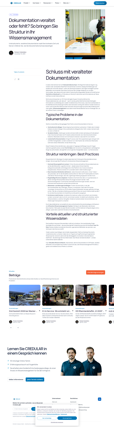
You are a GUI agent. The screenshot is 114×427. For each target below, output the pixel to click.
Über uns (54, 402)
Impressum (73, 402)
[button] (11, 327)
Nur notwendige (46, 418)
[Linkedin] (18, 79)
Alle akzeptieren (67, 418)
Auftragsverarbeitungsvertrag (78, 410)
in (99, 399)
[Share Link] (15, 79)
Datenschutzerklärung (32, 416)
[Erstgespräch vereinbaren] (100, 3)
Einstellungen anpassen (57, 422)
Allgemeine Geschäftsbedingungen (80, 407)
